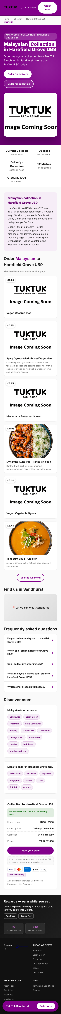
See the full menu (30, 577)
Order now (47, 7)
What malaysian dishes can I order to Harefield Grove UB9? (28, 675)
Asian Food (15, 773)
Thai (40, 780)
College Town (16, 737)
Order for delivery (18, 74)
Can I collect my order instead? (25, 663)
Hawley (13, 744)
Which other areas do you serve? (26, 686)
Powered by (8, 947)
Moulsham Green (18, 751)
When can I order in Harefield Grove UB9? (27, 652)
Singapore (15, 780)
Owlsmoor (45, 730)
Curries (26, 787)
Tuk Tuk (13, 787)
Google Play (26, 916)
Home (6, 19)
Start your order (30, 850)
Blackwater (34, 737)
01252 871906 (28, 7)
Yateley (13, 730)
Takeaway (17, 19)
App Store (10, 916)
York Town (28, 744)
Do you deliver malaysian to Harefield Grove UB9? (28, 640)
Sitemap (36, 990)
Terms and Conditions (43, 986)
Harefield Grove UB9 (36, 19)
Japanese (46, 773)
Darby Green (32, 717)
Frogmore (14, 723)
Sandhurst (15, 717)
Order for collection (19, 83)
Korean (28, 780)
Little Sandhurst (33, 723)
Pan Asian (31, 773)
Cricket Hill (28, 730)
